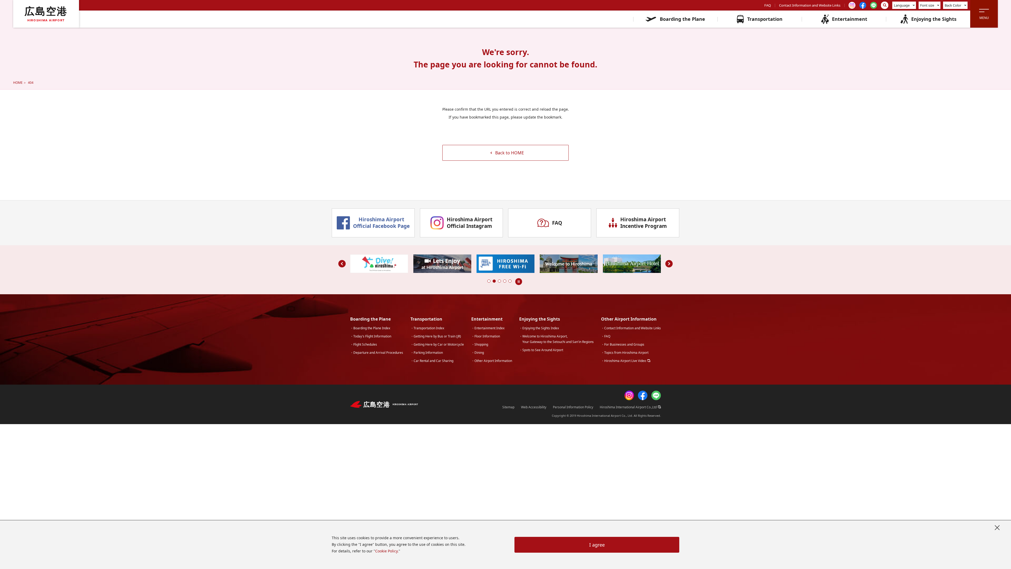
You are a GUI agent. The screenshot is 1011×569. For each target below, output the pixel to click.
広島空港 (46, 13)
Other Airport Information (493, 361)
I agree (597, 545)
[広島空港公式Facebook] (642, 396)
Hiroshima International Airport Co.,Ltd (628, 407)
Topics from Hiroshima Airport (626, 352)
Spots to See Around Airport (542, 350)
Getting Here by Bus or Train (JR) (437, 336)
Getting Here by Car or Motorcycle (439, 344)
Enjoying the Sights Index (540, 328)
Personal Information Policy (573, 407)
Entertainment (849, 19)
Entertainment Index (489, 328)
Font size (927, 5)
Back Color (953, 5)
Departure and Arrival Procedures (378, 352)
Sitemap (508, 407)
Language (902, 5)
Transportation (764, 19)
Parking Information (428, 352)
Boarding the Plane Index (371, 328)
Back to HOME (509, 153)
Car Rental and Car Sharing (433, 361)
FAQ (767, 5)
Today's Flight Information (372, 336)
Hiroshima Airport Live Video (625, 361)
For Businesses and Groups (624, 344)
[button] (488, 281)
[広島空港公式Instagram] (629, 396)
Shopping (481, 344)
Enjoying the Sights (934, 19)
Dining (479, 352)
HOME (18, 82)
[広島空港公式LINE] (656, 396)
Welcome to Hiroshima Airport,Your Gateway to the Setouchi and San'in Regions (558, 339)
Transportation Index (429, 328)
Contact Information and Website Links (809, 5)
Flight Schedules (365, 344)
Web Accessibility (533, 407)
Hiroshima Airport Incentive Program (643, 222)
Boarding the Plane (682, 19)
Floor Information (487, 336)
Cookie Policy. (387, 550)
